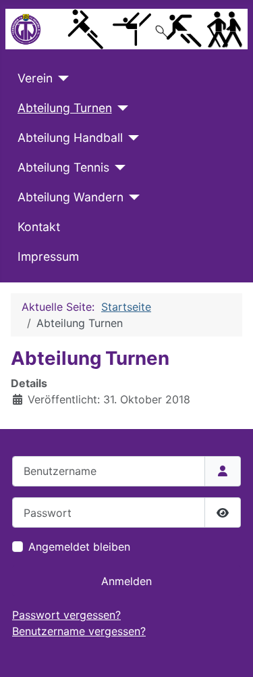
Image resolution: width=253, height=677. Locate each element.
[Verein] (61, 78)
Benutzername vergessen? (79, 631)
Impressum (48, 256)
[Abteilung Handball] (131, 138)
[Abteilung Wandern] (131, 197)
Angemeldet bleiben (79, 546)
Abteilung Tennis (63, 167)
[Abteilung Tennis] (117, 167)
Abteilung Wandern (70, 197)
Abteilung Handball (70, 137)
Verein (35, 78)
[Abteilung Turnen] (120, 108)
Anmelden (126, 581)
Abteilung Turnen (65, 108)
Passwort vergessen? (66, 615)
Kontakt (39, 227)
